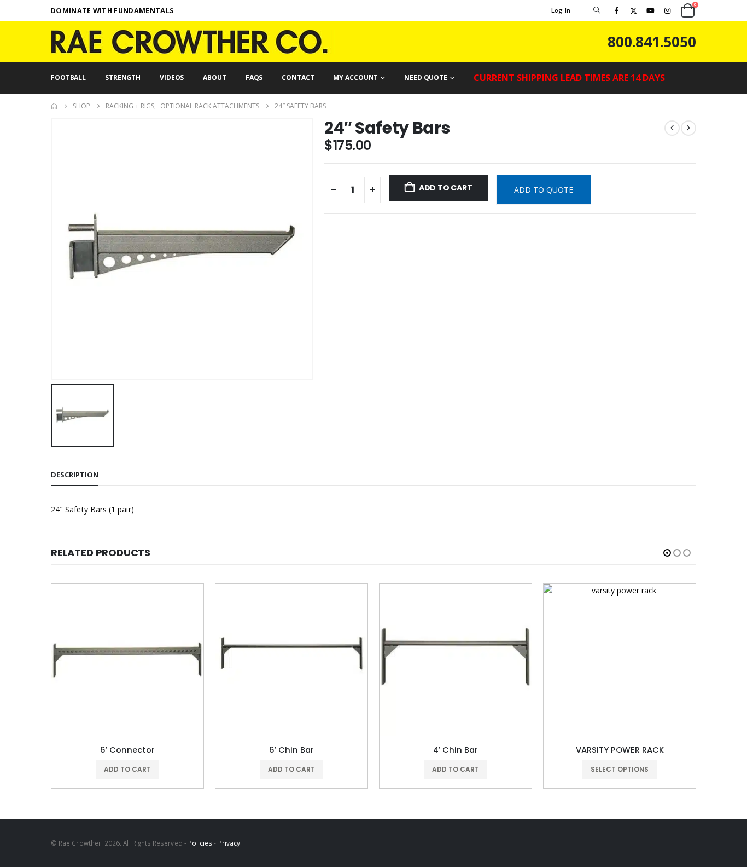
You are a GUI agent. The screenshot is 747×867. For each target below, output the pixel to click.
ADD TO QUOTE (543, 189)
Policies (200, 843)
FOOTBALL (68, 77)
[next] (688, 128)
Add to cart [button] (127, 769)
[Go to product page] (127, 660)
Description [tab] (74, 474)
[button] (596, 10)
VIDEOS (172, 77)
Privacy (229, 843)
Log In (561, 10)
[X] (633, 10)
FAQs (254, 77)
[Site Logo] (193, 42)
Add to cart (445, 187)
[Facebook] (616, 10)
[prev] (672, 128)
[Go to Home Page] (54, 106)
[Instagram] (668, 10)
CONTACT (298, 77)
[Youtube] (651, 10)
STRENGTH (123, 77)
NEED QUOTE (425, 77)
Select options (620, 769)
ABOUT (214, 77)
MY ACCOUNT (355, 77)
